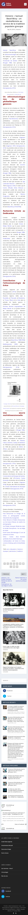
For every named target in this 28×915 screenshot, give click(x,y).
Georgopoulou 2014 (9, 88)
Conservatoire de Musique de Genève (14, 476)
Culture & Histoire (20, 712)
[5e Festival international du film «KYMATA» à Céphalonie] (5, 737)
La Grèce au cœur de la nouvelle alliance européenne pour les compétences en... (16, 790)
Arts (15, 712)
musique (5, 551)
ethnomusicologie (10, 54)
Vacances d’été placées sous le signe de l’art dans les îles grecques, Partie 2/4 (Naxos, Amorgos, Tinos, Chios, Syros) (16, 719)
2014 (14, 292)
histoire (19, 549)
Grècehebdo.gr (10, 805)
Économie (16, 759)
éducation (13, 549)
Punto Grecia (4, 853)
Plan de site (4, 876)
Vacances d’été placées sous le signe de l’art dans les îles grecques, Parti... (16, 770)
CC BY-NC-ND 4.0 (17, 94)
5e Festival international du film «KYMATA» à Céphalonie (16, 737)
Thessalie (13, 298)
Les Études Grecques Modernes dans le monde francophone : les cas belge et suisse (14, 528)
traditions (20, 551)
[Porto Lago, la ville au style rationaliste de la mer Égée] (14, 637)
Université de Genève (10, 61)
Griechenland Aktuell (7, 845)
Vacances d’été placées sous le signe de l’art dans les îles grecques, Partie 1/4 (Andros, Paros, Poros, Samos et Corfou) (16, 729)
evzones (22, 165)
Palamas (22, 440)
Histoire (18, 29)
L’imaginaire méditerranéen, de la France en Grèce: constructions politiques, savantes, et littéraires (13, 626)
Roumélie (5, 298)
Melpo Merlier (7, 226)
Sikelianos (22, 442)
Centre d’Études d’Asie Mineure (13, 188)
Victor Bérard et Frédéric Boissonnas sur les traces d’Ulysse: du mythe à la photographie (14, 522)
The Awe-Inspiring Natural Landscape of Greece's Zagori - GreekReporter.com (14, 813)
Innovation (21, 759)
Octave (21, 224)
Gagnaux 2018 (11, 146)
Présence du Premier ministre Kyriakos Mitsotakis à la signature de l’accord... (16, 777)
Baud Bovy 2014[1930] (14, 207)
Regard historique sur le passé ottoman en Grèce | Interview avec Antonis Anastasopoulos (13, 668)
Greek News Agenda (6, 841)
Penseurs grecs (17, 713)
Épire (11, 300)
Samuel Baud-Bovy (9, 50)
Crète (18, 300)
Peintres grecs (11, 713)
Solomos (9, 442)
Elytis (5, 449)
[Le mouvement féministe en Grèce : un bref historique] (14, 599)
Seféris (21, 447)
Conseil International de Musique (15, 486)
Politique (10, 760)
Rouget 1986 (7, 63)
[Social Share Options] (26, 824)
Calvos (5, 442)
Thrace (7, 300)
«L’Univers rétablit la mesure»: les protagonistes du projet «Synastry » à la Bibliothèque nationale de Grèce (16, 708)
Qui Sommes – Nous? (7, 868)
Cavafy (15, 442)
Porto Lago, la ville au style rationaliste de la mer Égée (11, 647)
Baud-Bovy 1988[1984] (18, 340)
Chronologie (4, 872)
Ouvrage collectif (7, 403)
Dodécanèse (6, 238)
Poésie (22, 713)
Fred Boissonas (13, 119)
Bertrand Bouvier (15, 406)
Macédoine (21, 298)
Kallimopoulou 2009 (10, 344)
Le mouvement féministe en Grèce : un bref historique (13, 609)
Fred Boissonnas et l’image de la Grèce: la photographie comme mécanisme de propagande (14, 516)
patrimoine (12, 551)
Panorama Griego (6, 849)
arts (8, 549)
